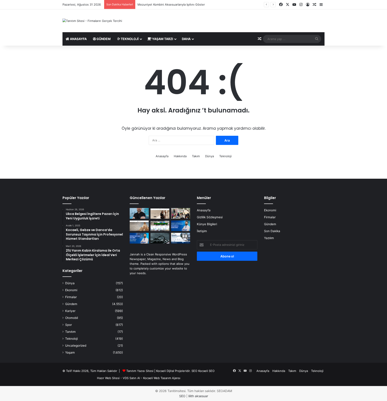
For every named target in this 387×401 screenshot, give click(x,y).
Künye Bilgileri (207, 224)
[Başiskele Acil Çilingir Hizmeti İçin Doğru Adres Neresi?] (160, 238)
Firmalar (71, 297)
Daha (186, 39)
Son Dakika (272, 231)
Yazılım (269, 238)
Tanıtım (70, 331)
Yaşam (70, 352)
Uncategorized (75, 345)
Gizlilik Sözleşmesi (210, 217)
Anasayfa (78, 39)
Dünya (209, 156)
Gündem (103, 39)
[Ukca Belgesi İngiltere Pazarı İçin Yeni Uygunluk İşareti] (180, 238)
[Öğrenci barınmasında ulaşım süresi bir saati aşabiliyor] (160, 226)
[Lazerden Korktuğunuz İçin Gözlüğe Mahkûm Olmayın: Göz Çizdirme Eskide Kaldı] (180, 226)
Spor (68, 325)
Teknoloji (129, 39)
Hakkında (180, 156)
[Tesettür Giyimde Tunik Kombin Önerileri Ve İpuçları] (160, 213)
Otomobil (71, 318)
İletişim (202, 231)
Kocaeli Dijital (165, 371)
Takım (196, 156)
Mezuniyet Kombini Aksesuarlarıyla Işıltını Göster (171, 4)
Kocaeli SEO (206, 371)
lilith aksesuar (198, 396)
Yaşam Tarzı (162, 39)
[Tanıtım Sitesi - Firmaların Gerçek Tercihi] (92, 20)
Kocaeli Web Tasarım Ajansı (161, 378)
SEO (194, 371)
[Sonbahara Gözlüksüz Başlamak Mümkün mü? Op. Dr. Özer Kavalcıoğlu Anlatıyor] (139, 213)
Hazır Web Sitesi (108, 378)
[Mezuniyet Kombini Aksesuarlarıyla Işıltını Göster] (139, 226)
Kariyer (70, 311)
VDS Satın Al (131, 378)
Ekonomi (71, 290)
